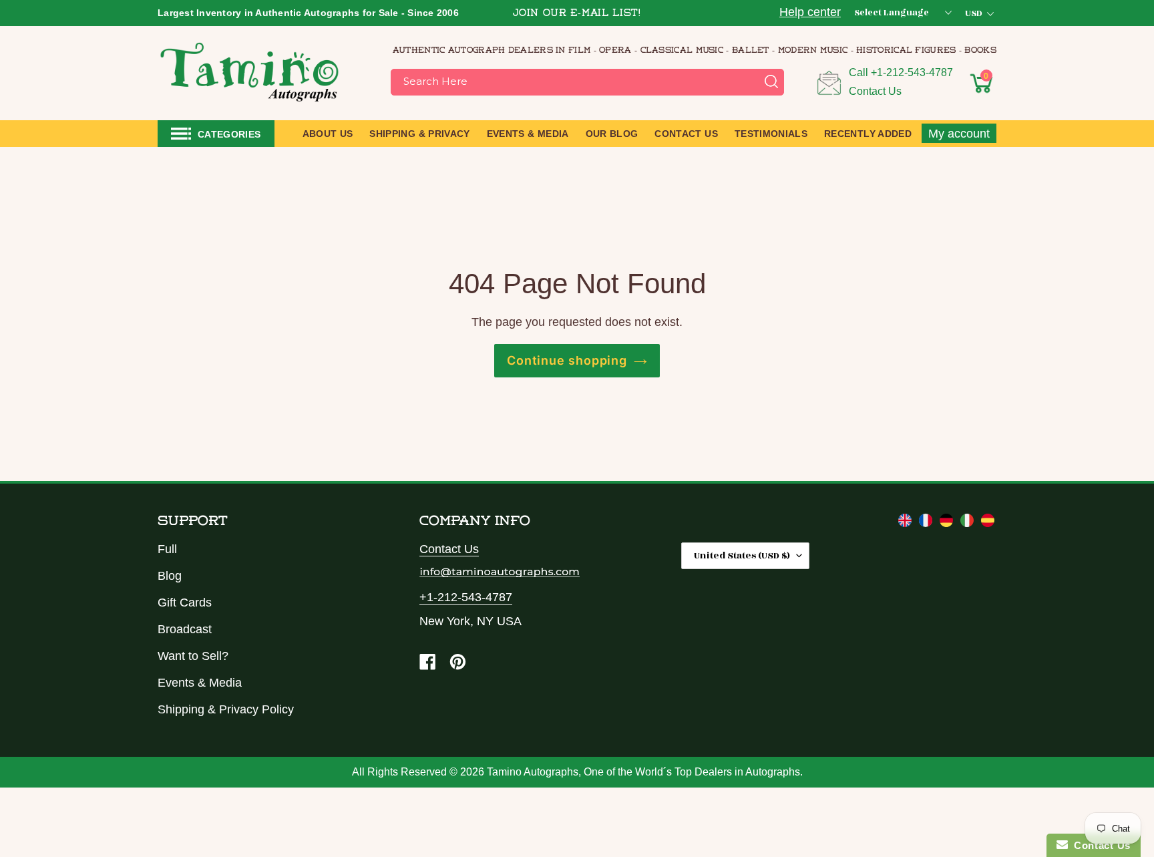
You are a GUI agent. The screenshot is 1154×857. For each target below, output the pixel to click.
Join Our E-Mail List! (577, 14)
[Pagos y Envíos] (987, 523)
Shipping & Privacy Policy (226, 709)
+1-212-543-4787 (912, 72)
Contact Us (875, 91)
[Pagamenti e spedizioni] (968, 523)
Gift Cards (185, 602)
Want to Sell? (193, 656)
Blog (170, 575)
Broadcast (185, 629)
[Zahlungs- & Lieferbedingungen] (948, 523)
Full (167, 549)
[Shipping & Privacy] (906, 523)
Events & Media (200, 682)
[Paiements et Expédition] (927, 523)
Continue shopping (567, 360)
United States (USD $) (742, 555)
